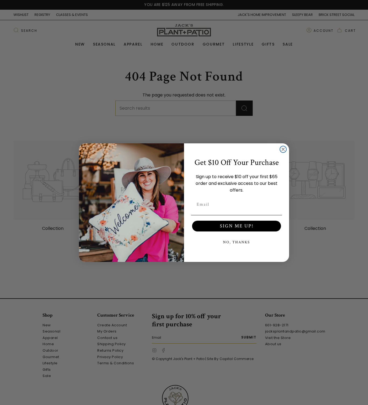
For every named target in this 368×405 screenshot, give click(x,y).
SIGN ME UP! (237, 226)
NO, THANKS (236, 242)
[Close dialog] (283, 149)
